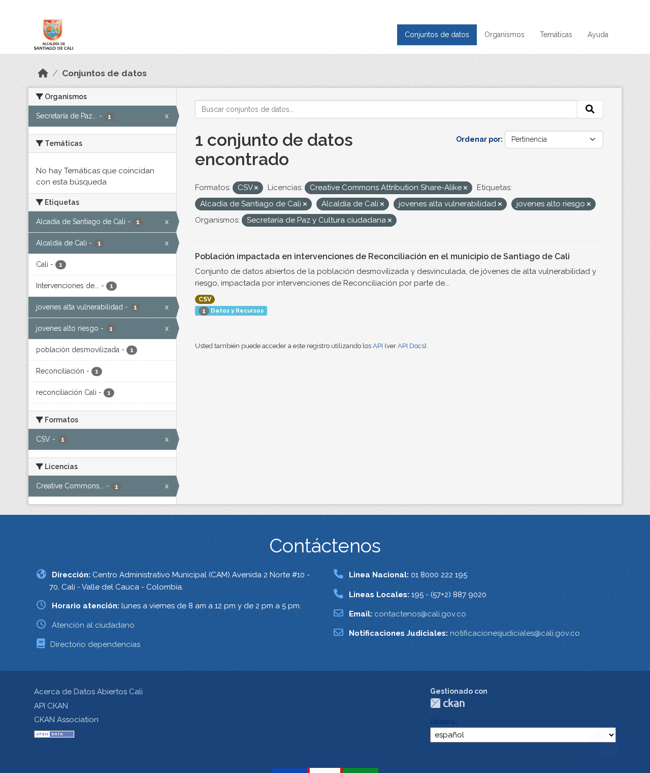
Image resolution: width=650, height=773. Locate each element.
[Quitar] (256, 188)
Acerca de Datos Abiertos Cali (88, 691)
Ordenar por (478, 139)
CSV (205, 299)
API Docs (411, 346)
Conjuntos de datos (437, 34)
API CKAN (51, 705)
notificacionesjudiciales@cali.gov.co (515, 633)
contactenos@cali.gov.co (420, 614)
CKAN (447, 703)
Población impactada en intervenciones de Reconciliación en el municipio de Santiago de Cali (382, 256)
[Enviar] (590, 109)
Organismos (504, 34)
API (378, 346)
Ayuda (598, 34)
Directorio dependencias (95, 644)
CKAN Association (66, 719)
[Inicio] (43, 73)
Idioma (443, 722)
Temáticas (556, 34)
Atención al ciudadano (93, 625)
